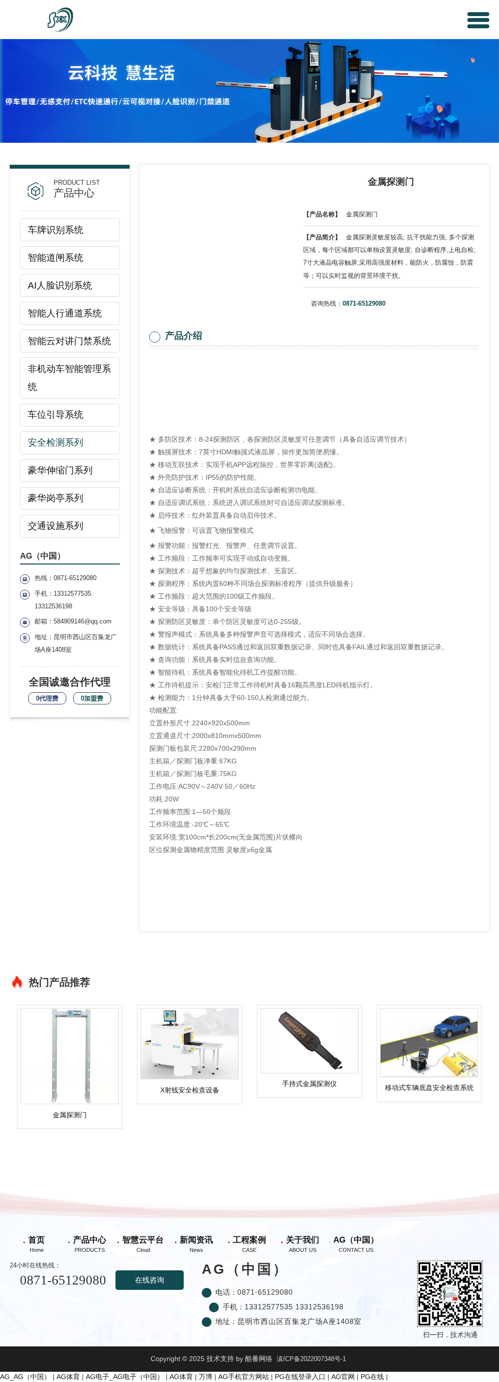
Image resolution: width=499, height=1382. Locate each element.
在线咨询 (149, 1280)
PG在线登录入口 (300, 1377)
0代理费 (47, 698)
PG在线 (372, 1377)
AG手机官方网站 (243, 1377)
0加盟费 (92, 698)
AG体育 (68, 1377)
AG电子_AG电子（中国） (125, 1377)
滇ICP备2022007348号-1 (311, 1359)
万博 (205, 1377)
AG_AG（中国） (25, 1377)
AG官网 (343, 1377)
